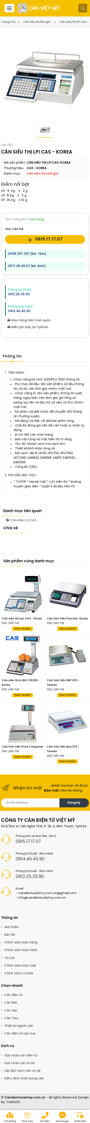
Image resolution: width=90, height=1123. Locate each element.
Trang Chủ (8, 22)
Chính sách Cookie (18, 973)
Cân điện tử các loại (19, 1033)
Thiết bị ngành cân (18, 1026)
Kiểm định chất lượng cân (24, 1078)
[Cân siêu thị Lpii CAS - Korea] (22, 594)
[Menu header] (9, 8)
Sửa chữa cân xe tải (19, 1063)
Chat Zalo (27, 1121)
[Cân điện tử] (39, 8)
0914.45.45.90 (19, 311)
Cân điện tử (13, 995)
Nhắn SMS (80, 1121)
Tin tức (9, 958)
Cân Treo (11, 1018)
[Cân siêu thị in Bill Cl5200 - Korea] (22, 655)
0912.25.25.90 (19, 294)
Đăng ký (73, 803)
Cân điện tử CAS (23, 520)
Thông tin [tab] (12, 356)
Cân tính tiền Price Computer (22, 746)
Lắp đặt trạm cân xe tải (22, 1071)
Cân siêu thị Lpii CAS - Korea (22, 618)
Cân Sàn (10, 1010)
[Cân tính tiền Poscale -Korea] (67, 594)
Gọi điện (45, 1121)
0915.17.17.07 (48, 239)
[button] (82, 8)
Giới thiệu (11, 927)
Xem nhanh (22, 628)
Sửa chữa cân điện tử (20, 1055)
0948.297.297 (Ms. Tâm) (27, 254)
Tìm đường (9, 1121)
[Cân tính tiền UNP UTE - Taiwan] (67, 655)
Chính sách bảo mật (20, 965)
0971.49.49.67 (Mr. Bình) (27, 266)
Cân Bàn (10, 1003)
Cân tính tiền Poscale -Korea (67, 618)
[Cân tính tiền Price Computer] (22, 722)
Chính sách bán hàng (20, 942)
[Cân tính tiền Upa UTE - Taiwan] (67, 722)
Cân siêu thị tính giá (36, 22)
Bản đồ (9, 935)
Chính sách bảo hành (20, 950)
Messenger (62, 1121)
